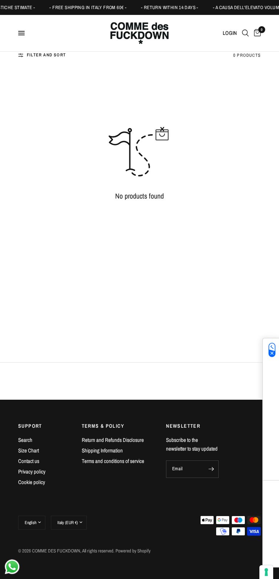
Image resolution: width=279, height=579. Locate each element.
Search (25, 440)
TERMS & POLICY (103, 425)
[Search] (245, 33)
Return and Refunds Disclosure (113, 440)
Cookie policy (31, 482)
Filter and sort (46, 55)
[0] (256, 33)
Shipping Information (102, 450)
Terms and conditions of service (113, 461)
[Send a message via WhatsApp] (12, 566)
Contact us (28, 461)
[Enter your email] (211, 469)
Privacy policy (31, 471)
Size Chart (28, 450)
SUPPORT (30, 425)
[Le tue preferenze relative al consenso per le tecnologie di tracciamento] (266, 572)
